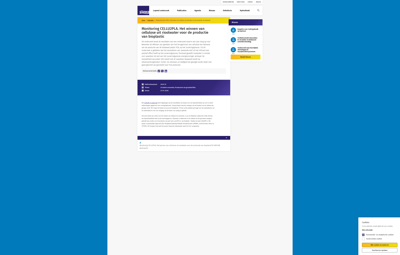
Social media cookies (374, 239)
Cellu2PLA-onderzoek (150, 103)
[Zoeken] (258, 10)
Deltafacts (227, 10)
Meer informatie (367, 230)
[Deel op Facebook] (159, 71)
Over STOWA (240, 2)
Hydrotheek (245, 10)
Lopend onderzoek (161, 10)
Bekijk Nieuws (245, 57)
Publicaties (181, 10)
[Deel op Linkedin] (166, 71)
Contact (250, 2)
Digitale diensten (228, 2)
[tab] (184, 138)
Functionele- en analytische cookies (380, 235)
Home (143, 20)
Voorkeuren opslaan (380, 250)
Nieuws (212, 10)
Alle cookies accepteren (380, 245)
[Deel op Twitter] (162, 71)
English (258, 2)
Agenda (197, 10)
